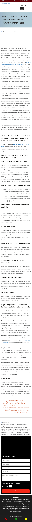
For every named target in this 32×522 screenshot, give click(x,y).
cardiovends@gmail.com (10, 1)
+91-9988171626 (23, 1)
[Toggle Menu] (21, 9)
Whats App (16, 521)
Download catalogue (16, 516)
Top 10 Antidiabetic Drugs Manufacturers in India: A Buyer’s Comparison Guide (14, 403)
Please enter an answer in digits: (11, 483)
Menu (22, 5)
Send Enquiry (25, 521)
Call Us (6, 521)
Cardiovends (11, 389)
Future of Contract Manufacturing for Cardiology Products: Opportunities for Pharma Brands (16, 410)
